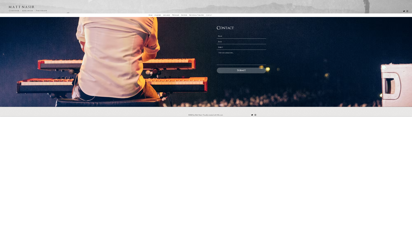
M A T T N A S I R (22, 7)
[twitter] (404, 11)
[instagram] (407, 11)
